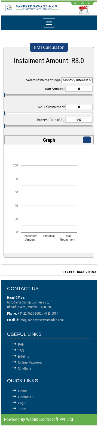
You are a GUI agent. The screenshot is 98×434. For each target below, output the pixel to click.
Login (22, 403)
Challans (24, 368)
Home (22, 391)
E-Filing (23, 356)
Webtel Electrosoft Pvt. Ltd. (50, 419)
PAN (21, 344)
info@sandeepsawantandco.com (42, 320)
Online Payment (30, 362)
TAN (21, 350)
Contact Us (26, 397)
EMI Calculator (49, 47)
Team (22, 409)
